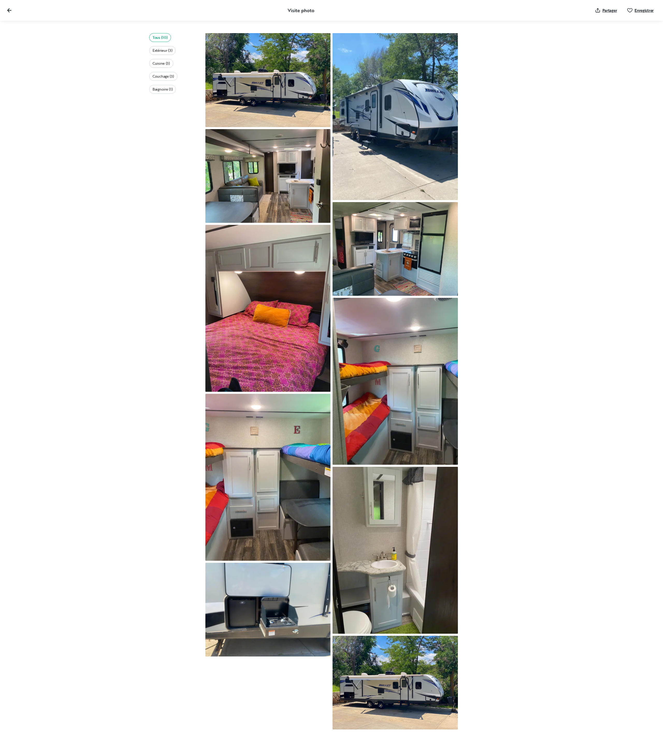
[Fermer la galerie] (9, 10)
